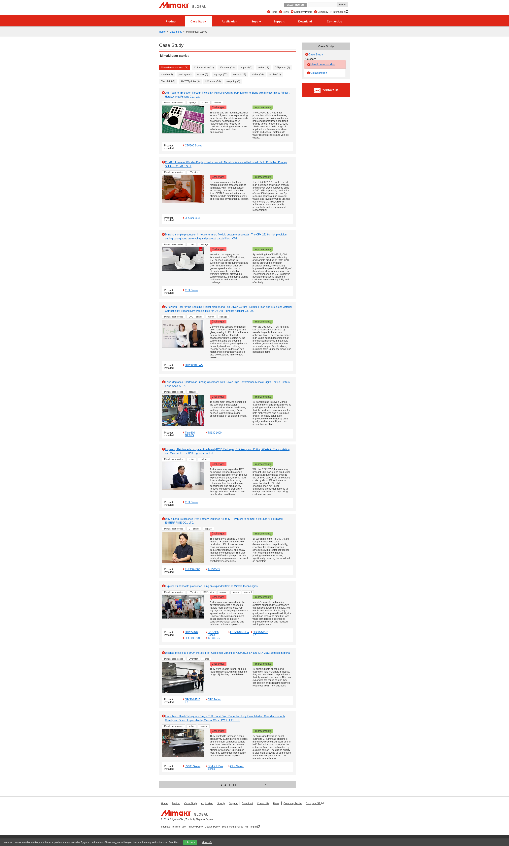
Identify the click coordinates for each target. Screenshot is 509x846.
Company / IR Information (332, 12)
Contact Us (334, 21)
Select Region (295, 5)
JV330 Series (192, 766)
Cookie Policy (212, 826)
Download (305, 21)
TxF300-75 (214, 569)
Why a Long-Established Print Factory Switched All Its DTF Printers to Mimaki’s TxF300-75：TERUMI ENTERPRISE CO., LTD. (224, 520)
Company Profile (303, 12)
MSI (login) (251, 826)
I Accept (190, 842)
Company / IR (313, 803)
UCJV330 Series (213, 633)
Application (229, 21)
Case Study (198, 21)
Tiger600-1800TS (190, 434)
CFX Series (191, 290)
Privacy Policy (195, 826)
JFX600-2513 (192, 217)
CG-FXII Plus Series (215, 767)
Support (279, 21)
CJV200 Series (193, 145)
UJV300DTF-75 (194, 365)
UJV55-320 (191, 632)
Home (274, 12)
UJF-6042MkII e (239, 632)
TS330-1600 (214, 432)
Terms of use (179, 826)
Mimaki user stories (322, 64)
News (286, 12)
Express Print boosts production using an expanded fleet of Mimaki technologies (211, 586)
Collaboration (318, 72)
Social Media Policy (232, 826)
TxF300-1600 (192, 569)
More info (207, 842)
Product (171, 21)
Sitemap (165, 826)
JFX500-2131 (192, 638)
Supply (256, 21)
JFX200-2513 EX (260, 633)
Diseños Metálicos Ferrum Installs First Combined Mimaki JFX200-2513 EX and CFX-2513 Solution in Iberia (227, 652)
